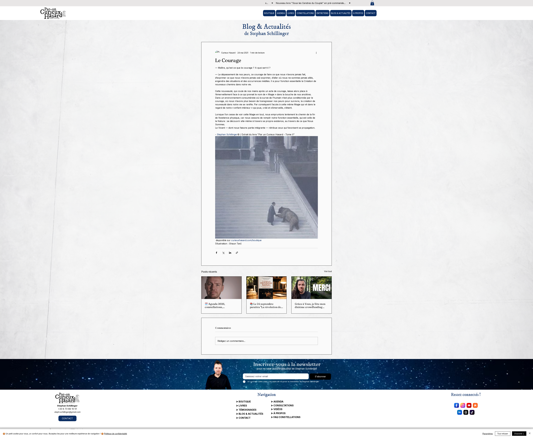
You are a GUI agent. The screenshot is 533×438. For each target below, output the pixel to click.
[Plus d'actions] (316, 52)
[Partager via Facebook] (216, 252)
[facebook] (456, 405)
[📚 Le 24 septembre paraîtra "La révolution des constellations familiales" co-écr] (267, 287)
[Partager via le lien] (237, 252)
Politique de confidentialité (115, 433)
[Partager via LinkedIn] (230, 252)
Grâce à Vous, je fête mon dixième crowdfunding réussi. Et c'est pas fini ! (310, 305)
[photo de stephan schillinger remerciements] (311, 287)
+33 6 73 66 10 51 (67, 408)
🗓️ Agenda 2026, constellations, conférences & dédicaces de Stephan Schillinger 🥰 (220, 305)
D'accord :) (519, 433)
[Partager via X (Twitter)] (223, 252)
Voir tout (328, 271)
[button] (372, 3)
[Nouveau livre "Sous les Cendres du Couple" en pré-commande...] (309, 3)
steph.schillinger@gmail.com (67, 412)
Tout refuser (502, 433)
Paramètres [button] (487, 433)
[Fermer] (529, 433)
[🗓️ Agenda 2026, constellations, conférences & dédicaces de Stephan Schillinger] (221, 287)
